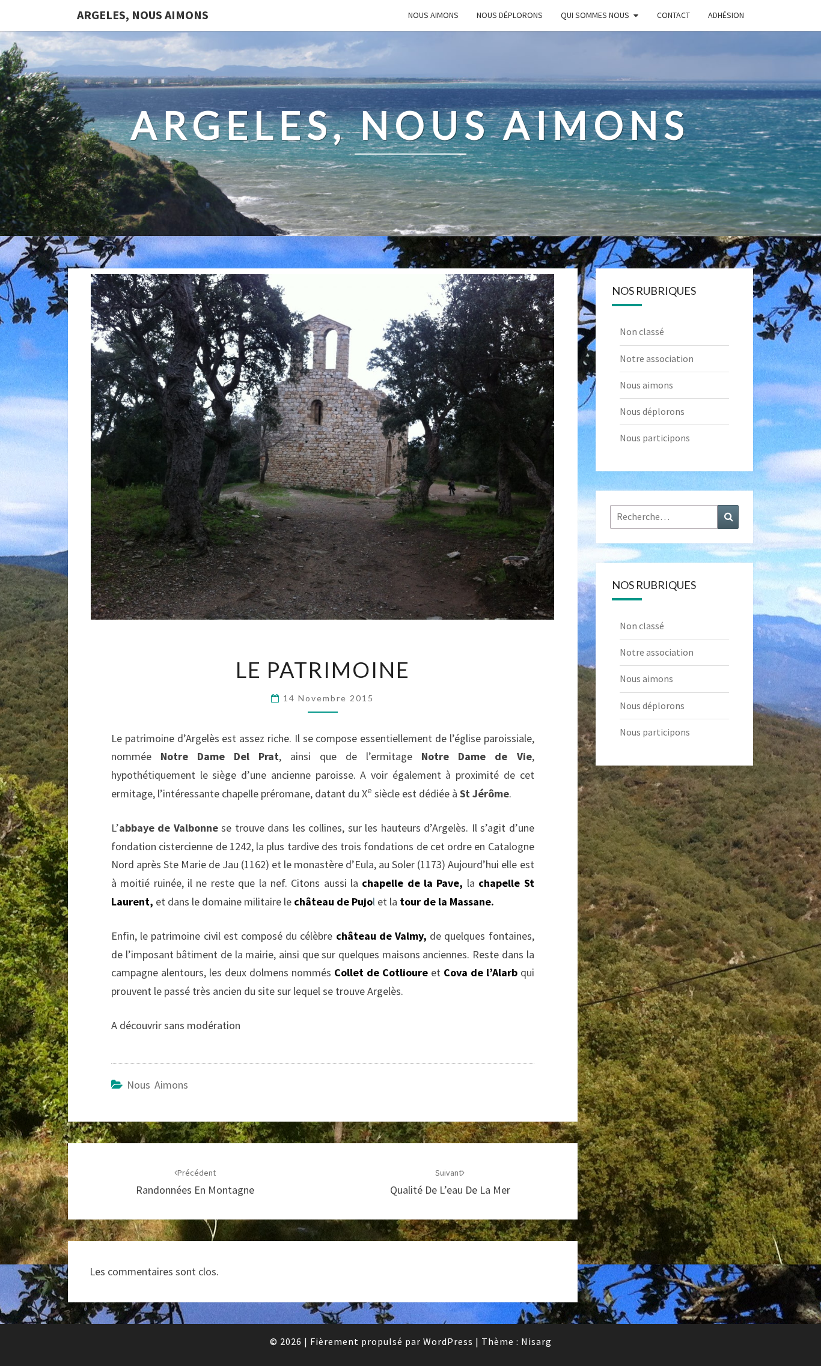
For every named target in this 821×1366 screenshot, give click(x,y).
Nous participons (655, 438)
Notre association (657, 358)
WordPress (448, 1341)
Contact (673, 15)
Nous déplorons (510, 15)
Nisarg (536, 1341)
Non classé (642, 331)
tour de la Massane (445, 901)
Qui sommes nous (595, 15)
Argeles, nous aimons (143, 14)
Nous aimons (433, 15)
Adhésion (726, 15)
